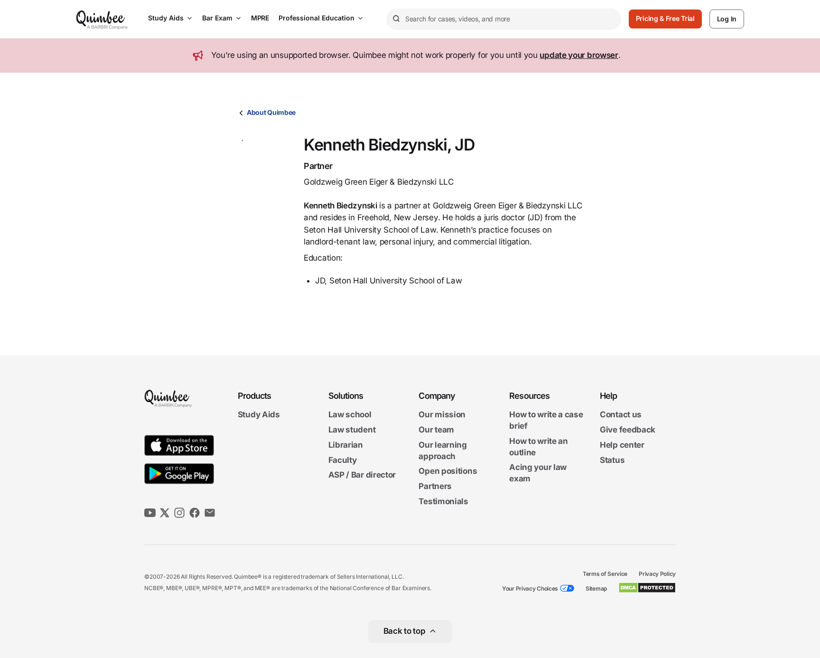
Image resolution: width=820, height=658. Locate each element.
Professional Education (316, 18)
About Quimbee (271, 112)
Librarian (345, 445)
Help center (622, 445)
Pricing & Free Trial (665, 18)
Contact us (621, 415)
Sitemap (596, 588)
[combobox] (503, 19)
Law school (350, 415)
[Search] (395, 19)
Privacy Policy (657, 573)
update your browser (579, 55)
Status (612, 460)
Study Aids (166, 18)
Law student (352, 429)
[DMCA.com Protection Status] (647, 587)
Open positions (448, 471)
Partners (435, 486)
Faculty (342, 460)
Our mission (442, 415)
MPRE (260, 18)
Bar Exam (217, 18)
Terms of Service (605, 573)
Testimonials (443, 501)
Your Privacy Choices (530, 588)
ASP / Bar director (362, 475)
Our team (436, 429)
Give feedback (627, 429)
